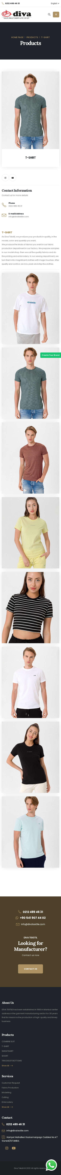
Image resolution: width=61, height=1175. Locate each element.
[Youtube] (12, 177)
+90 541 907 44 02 (33, 918)
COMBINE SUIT (8, 1041)
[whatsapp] (51, 1165)
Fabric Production (10, 1087)
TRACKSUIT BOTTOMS (12, 1060)
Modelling (6, 1092)
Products (32, 37)
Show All (5, 1066)
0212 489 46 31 (15, 206)
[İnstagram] (5, 177)
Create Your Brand (51, 355)
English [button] (54, 3)
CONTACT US (30, 969)
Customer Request (11, 1082)
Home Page (17, 37)
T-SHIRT (5, 1046)
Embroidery (7, 1102)
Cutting (5, 1097)
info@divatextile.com (19, 216)
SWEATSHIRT (7, 1051)
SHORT (5, 1055)
